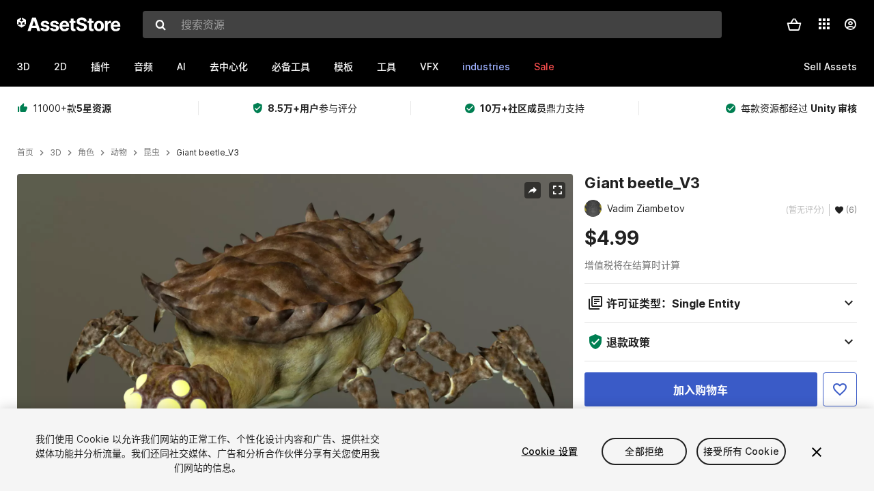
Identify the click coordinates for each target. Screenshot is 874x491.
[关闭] (816, 452)
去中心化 (229, 66)
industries (486, 66)
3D (23, 66)
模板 (343, 66)
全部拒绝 (644, 451)
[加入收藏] (840, 389)
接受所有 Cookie (741, 451)
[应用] (824, 24)
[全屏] (557, 190)
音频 (143, 66)
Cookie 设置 (550, 451)
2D (60, 66)
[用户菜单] (850, 24)
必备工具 (291, 66)
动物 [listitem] (119, 153)
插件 (100, 66)
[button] (794, 24)
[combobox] (432, 24)
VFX (429, 66)
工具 (386, 66)
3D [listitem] (55, 153)
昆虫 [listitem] (151, 153)
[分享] (532, 190)
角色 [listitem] (86, 153)
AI (181, 66)
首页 (25, 153)
